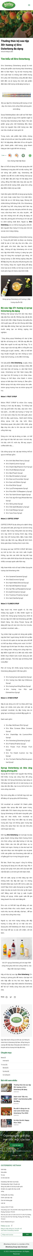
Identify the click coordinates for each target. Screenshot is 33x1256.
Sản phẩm (4, 1172)
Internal (5, 1060)
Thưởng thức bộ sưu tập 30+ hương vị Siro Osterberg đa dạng (22, 1087)
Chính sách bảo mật (6, 1198)
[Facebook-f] (12, 1226)
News (2, 1057)
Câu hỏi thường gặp (6, 1200)
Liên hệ (3, 1203)
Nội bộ (5, 1068)
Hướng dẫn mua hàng (7, 1195)
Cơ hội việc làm (5, 1178)
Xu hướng (5, 1075)
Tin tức (3, 1064)
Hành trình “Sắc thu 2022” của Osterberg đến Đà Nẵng (23, 1099)
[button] (7, 997)
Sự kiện (5, 1071)
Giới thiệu (3, 1169)
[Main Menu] (29, 5)
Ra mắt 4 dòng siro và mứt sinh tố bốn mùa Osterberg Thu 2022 (21, 1110)
